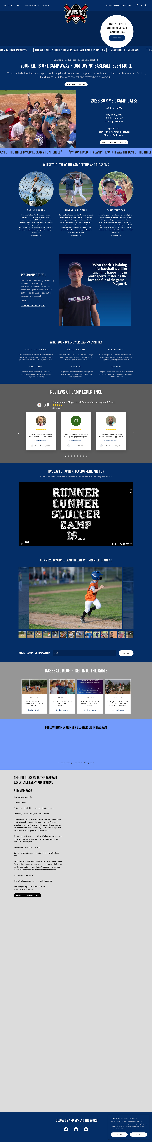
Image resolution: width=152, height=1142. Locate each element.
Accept (138, 1134)
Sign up (126, 653)
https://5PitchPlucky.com (23, 889)
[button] (46, 5)
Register (117, 38)
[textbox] (84, 653)
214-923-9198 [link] (127, 5)
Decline (119, 1134)
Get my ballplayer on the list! (114, 142)
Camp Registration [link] (31, 5)
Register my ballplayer (76, 84)
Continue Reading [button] (34, 710)
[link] (76, 4)
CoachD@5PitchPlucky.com (33, 305)
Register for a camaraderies (27, 895)
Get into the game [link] (12, 5)
